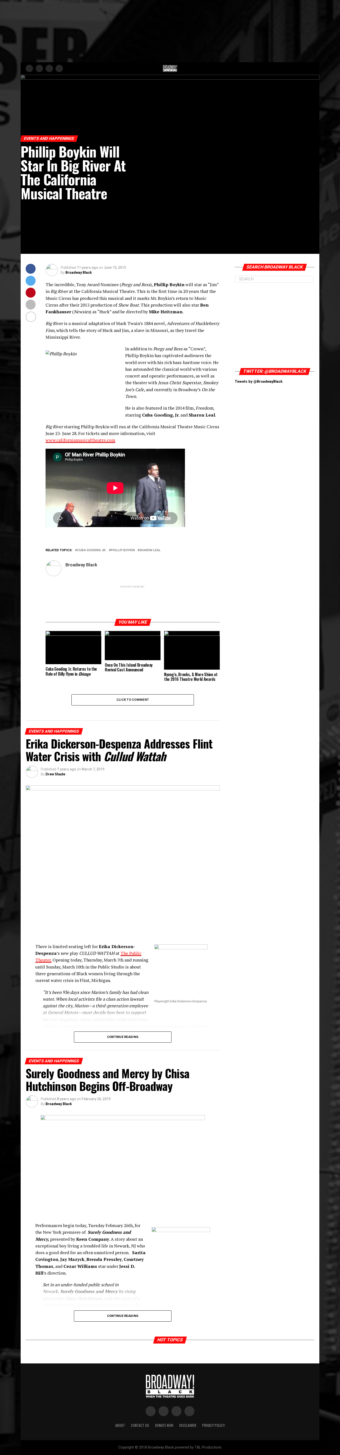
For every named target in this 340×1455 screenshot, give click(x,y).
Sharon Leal (150, 550)
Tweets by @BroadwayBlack (259, 381)
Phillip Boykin (123, 550)
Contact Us (140, 1425)
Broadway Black (78, 272)
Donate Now (164, 1425)
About (120, 1425)
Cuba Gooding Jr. (91, 550)
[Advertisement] (170, 31)
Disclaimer (187, 1425)
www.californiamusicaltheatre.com (80, 440)
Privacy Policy (213, 1425)
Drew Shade (55, 774)
